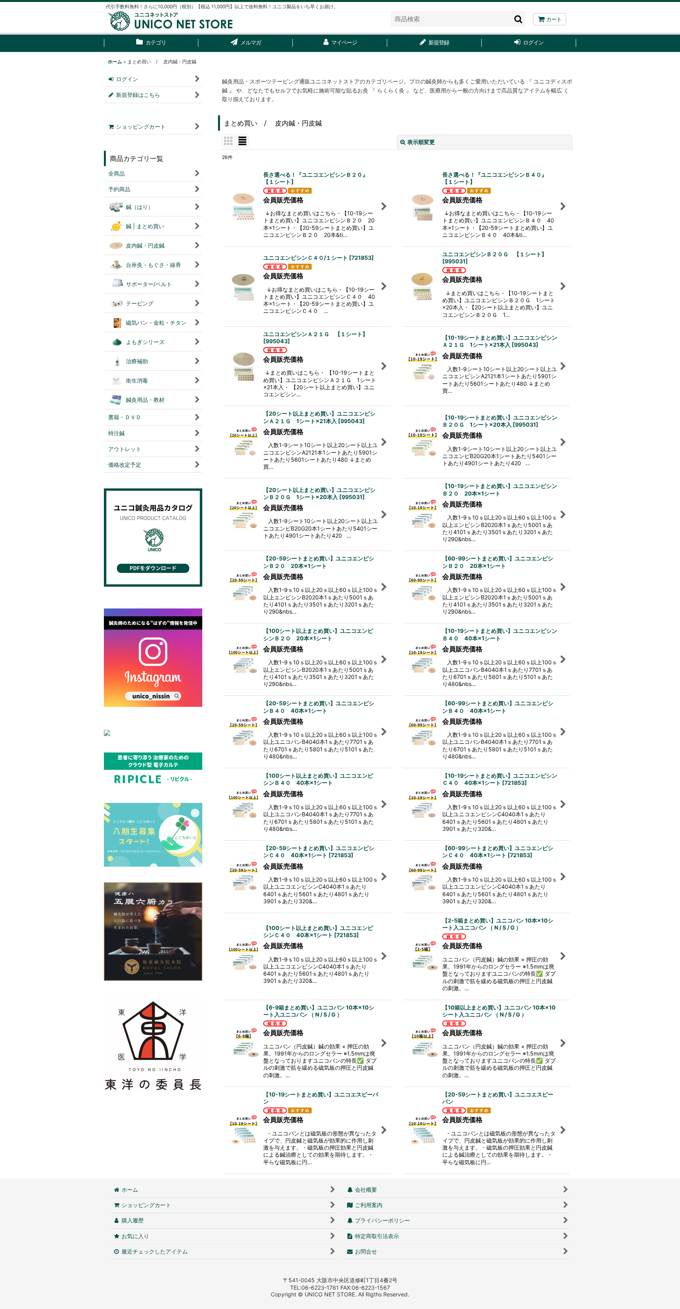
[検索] (518, 19)
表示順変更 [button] (421, 142)
